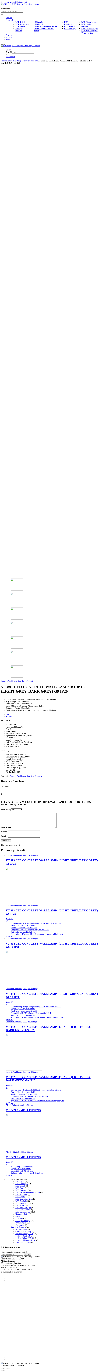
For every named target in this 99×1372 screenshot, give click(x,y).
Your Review (6, 827)
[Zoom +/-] (9, 1368)
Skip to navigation (8, 2)
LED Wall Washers (22, 1210)
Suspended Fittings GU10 (25, 1240)
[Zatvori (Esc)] (2, 1368)
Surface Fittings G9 (22, 1236)
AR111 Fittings (11, 1105)
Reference (10, 37)
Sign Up (27, 1254)
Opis (7, 714)
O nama (9, 35)
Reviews (9, 716)
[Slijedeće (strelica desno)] (4, 1370)
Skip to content (21, 2)
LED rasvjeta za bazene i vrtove (27, 1192)
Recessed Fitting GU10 (24, 1234)
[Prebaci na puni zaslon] (7, 1368)
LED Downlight (21, 1184)
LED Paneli (20, 1188)
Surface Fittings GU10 (24, 1238)
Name (4, 832)
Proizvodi (9, 20)
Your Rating (6, 809)
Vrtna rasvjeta (20, 1223)
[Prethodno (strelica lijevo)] (2, 1370)
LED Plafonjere (21, 1190)
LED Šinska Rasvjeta (23, 1199)
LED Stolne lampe (22, 1203)
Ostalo (17, 1216)
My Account (10, 57)
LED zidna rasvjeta (22, 1212)
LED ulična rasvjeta (23, 1208)
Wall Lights (19, 1225)
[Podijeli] (4, 1368)
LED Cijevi (19, 1181)
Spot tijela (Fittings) (14, 61)
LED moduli (20, 1186)
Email (4, 836)
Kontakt (9, 39)
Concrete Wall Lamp (30, 61)
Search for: (5, 9)
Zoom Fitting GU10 (23, 1242)
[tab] (52, 714)
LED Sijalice (20, 1197)
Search (8, 50)
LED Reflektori (21, 1195)
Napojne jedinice (21, 1214)
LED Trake (19, 1205)
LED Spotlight (21, 1201)
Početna (9, 18)
